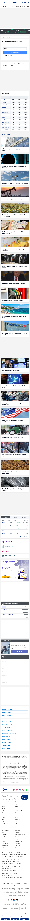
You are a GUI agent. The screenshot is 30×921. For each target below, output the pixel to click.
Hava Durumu (5, 845)
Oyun (16, 826)
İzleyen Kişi (24, 606)
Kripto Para (4, 834)
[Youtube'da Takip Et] (23, 790)
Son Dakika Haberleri (6, 802)
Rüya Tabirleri (5, 843)
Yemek (3, 808)
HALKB (3, 525)
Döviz (23, 6)
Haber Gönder (25, 797)
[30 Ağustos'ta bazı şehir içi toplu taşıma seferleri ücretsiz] (15, 259)
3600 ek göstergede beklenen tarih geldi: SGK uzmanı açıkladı (13, 403)
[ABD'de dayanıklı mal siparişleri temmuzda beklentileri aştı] (15, 413)
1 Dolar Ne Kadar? (6, 872)
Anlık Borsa (18, 6)
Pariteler (11, 879)
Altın (28, 6)
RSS (14, 885)
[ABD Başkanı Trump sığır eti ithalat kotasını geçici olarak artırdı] (15, 276)
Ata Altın (3, 117)
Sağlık (16, 804)
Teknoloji (17, 802)
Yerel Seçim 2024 (15, 861)
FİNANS (3, 6)
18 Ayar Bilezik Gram (5, 124)
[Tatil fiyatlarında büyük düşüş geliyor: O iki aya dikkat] (15, 309)
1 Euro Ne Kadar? (16, 872)
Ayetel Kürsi (17, 845)
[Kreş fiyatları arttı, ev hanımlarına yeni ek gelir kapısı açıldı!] (15, 242)
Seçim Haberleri (18, 810)
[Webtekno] (14, 908)
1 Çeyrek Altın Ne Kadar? (16, 866)
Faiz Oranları (18, 879)
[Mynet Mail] (28, 2)
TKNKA (3, 522)
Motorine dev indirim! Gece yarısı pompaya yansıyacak (13, 438)
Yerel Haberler (5, 823)
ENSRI (3, 531)
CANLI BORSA (9, 546)
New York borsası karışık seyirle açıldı (11, 370)
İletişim (3, 883)
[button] (4, 2)
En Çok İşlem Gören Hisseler (8, 877)
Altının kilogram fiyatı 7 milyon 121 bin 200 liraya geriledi (14, 386)
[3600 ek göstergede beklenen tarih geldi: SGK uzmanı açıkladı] (15, 396)
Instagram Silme (18, 841)
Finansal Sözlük (5, 830)
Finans (3, 806)
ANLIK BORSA (9, 542)
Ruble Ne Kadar (6, 748)
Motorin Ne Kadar (6, 715)
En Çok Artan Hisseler (7, 875)
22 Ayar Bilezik (5, 866)
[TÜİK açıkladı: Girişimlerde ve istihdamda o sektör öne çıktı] (15, 142)
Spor (3, 819)
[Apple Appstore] (11, 797)
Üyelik (12, 883)
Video (3, 821)
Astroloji (17, 806)
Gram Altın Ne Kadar (7, 724)
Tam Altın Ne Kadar (7, 727)
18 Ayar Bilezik (21, 865)
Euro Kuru (4, 841)
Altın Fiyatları (5, 836)
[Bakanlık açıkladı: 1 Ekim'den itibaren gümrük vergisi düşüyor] (15, 208)
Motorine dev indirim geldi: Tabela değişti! (12, 300)
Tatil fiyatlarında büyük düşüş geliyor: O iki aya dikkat (14, 316)
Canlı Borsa (4, 828)
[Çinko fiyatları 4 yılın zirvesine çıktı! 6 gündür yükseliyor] (15, 482)
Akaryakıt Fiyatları (7, 709)
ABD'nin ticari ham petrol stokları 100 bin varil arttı (15, 199)
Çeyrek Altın (4, 107)
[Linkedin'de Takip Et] (20, 790)
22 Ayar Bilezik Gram (5, 127)
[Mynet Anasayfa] (15, 2)
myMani (16, 823)
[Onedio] (6, 908)
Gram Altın (4, 99)
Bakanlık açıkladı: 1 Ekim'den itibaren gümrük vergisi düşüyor (13, 215)
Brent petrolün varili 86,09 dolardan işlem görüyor (15, 183)
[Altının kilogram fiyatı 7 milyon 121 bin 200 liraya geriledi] (15, 379)
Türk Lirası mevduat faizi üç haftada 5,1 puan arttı (13, 852)
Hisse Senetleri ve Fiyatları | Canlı (8, 609)
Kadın (3, 810)
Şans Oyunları (18, 819)
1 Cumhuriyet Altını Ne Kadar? (9, 870)
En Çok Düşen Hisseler (18, 873)
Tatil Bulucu (17, 832)
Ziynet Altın (4, 119)
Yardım (8, 883)
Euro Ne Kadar (6, 739)
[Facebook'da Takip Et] (10, 790)
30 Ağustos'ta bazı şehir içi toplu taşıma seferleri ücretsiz (14, 266)
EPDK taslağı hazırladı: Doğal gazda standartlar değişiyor (14, 166)
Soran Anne (17, 830)
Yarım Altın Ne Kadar (7, 730)
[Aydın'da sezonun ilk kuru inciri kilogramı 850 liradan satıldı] (15, 465)
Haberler (4, 804)
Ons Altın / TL (4, 104)
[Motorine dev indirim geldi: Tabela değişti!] (15, 293)
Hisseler (3, 832)
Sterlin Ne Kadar (6, 742)
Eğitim (3, 817)
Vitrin (16, 808)
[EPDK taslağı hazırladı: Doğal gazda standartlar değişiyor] (15, 159)
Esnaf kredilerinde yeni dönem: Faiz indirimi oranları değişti (13, 232)
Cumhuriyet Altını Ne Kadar (9, 733)
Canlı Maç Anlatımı (19, 812)
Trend (3, 815)
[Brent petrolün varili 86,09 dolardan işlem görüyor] (15, 176)
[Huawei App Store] (17, 797)
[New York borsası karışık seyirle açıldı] (15, 363)
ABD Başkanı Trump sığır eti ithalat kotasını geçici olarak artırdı (14, 284)
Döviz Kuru (4, 879)
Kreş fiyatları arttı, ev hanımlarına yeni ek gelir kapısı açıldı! (13, 249)
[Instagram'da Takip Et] (17, 790)
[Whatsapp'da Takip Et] (26, 790)
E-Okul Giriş (17, 836)
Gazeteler (17, 815)
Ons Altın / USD (5, 102)
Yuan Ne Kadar (6, 745)
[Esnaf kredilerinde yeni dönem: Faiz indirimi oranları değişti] (15, 225)
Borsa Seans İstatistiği (7, 826)
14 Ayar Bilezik (13, 865)
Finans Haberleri (6, 861)
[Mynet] (23, 904)
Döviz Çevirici (7, 657)
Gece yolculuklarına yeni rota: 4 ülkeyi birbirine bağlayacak (14, 455)
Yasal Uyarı (25, 883)
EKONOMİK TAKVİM (10, 556)
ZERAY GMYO (4, 617)
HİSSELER (8, 551)
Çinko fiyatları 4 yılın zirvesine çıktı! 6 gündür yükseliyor (13, 489)
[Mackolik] (7, 904)
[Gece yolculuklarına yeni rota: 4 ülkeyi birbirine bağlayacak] (15, 447)
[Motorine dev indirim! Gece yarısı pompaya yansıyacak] (15, 430)
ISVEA (3, 528)
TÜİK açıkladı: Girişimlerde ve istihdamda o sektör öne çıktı (14, 149)
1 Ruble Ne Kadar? (6, 873)
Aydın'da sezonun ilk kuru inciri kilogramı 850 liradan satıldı (13, 472)
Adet (4, 46)
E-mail (16, 817)
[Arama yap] (22, 2)
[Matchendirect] (15, 904)
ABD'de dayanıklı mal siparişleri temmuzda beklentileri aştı (12, 420)
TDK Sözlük (17, 843)
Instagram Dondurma (19, 839)
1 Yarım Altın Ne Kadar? (7, 868)
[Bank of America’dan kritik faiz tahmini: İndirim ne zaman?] (15, 326)
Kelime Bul (17, 828)
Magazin (4, 812)
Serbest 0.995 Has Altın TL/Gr (6, 129)
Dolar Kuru (4, 839)
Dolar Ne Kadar (6, 736)
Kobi (16, 821)
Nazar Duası (17, 847)
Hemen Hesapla (15, 52)
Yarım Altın (4, 109)
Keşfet (3, 847)
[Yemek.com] (23, 908)
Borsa (12, 6)
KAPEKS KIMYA (5, 612)
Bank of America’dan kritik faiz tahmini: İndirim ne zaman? (14, 334)
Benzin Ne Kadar (6, 712)
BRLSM (3, 533)
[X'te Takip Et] (14, 790)
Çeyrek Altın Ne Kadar (7, 721)
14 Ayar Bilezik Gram (5, 122)
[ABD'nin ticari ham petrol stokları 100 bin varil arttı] (15, 192)
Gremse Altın (4, 114)
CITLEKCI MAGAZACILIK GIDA (7, 614)
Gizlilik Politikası (18, 883)
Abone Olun (19, 651)
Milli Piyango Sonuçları (20, 834)
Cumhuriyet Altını (5, 112)
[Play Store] (5, 797)
